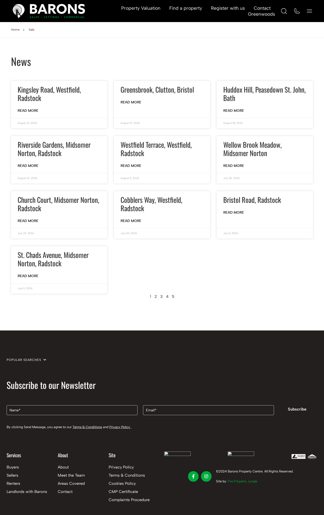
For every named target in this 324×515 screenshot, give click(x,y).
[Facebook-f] (193, 476)
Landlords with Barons (27, 491)
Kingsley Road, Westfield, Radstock (49, 93)
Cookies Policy (122, 483)
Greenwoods (261, 14)
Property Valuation (140, 8)
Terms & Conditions (87, 427)
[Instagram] (206, 476)
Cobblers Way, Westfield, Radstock (151, 203)
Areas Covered (71, 483)
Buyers (13, 467)
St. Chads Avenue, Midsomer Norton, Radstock (53, 259)
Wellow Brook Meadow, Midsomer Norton (252, 148)
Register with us (228, 8)
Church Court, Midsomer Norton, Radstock (58, 203)
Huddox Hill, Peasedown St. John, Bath (264, 93)
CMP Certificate (123, 491)
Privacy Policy (120, 427)
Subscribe (297, 409)
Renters (13, 483)
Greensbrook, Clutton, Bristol (157, 89)
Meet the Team (71, 475)
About (63, 467)
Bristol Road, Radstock (252, 199)
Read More (28, 110)
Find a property (185, 8)
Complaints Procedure (129, 499)
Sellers (12, 475)
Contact (262, 8)
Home (15, 30)
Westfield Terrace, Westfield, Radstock (156, 148)
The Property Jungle (242, 481)
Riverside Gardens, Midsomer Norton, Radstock (54, 148)
